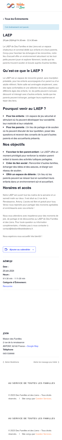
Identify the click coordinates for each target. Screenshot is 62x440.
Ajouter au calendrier (20, 249)
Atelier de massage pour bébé (45, 362)
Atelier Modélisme (11, 362)
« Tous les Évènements (15, 18)
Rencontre (7, 286)
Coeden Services (43, 398)
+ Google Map (31, 346)
